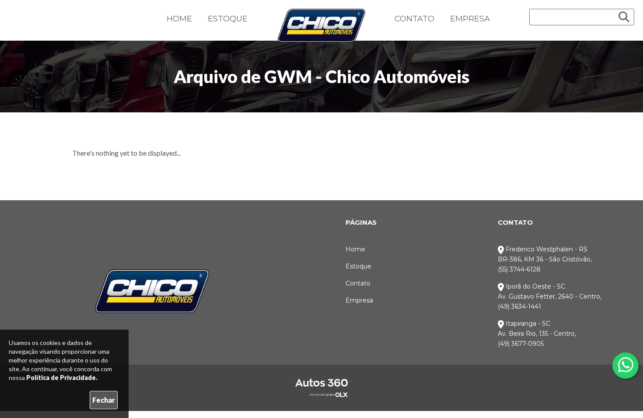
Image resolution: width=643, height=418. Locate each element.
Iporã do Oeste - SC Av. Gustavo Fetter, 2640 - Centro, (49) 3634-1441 (549, 296)
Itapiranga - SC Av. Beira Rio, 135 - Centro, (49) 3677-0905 (537, 334)
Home (179, 19)
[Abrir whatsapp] (625, 364)
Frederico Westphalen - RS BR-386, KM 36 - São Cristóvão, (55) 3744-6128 (545, 259)
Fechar (103, 400)
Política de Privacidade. (62, 377)
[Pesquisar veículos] (624, 17)
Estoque (228, 19)
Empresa (470, 19)
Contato (414, 19)
